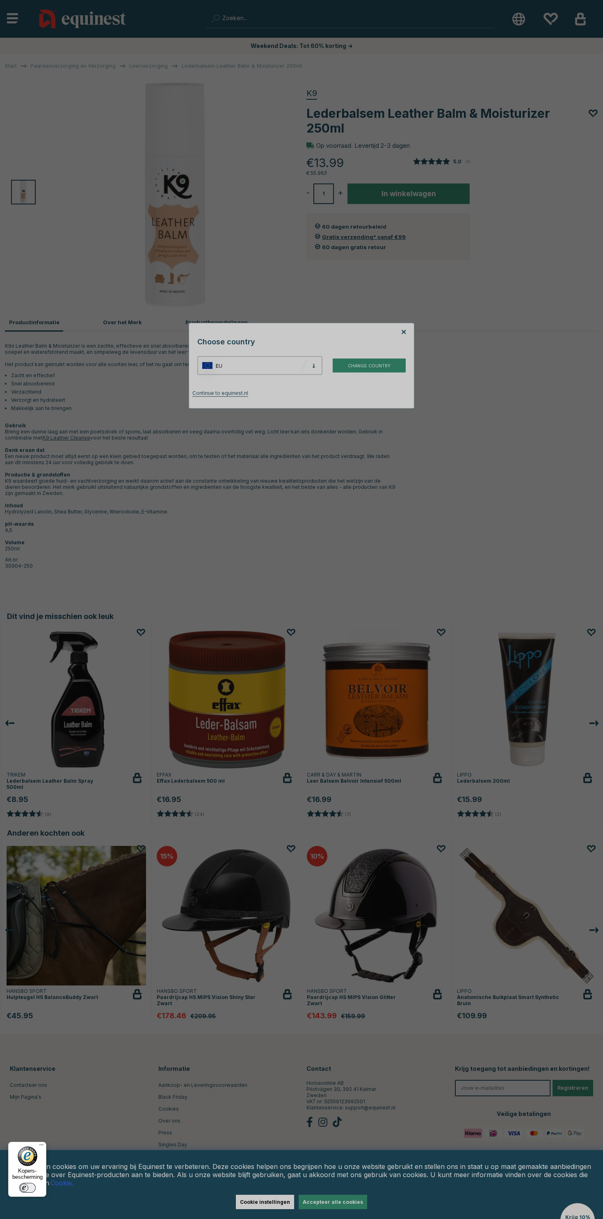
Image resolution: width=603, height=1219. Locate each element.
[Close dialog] (499, 514)
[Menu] (41, 1147)
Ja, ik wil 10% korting (404, 639)
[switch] (27, 1188)
